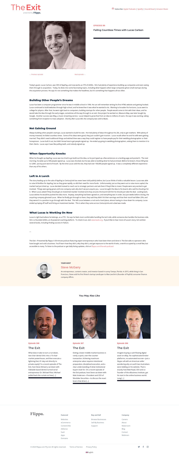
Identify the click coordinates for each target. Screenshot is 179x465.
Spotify (140, 9)
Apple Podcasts (129, 9)
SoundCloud (150, 9)
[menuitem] (89, 452)
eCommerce (65, 422)
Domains (64, 438)
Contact (125, 432)
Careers (125, 419)
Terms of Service (76, 447)
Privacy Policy (91, 447)
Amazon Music (162, 9)
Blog (123, 429)
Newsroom (126, 426)
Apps (63, 435)
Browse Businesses (98, 419)
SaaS (63, 432)
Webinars (125, 435)
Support (94, 426)
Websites (64, 419)
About (124, 422)
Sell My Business (97, 422)
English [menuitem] (90, 452)
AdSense (64, 429)
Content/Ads (66, 426)
